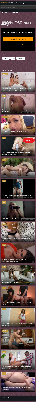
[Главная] (7, 4)
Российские (6, 58)
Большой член (20, 58)
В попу (13, 58)
